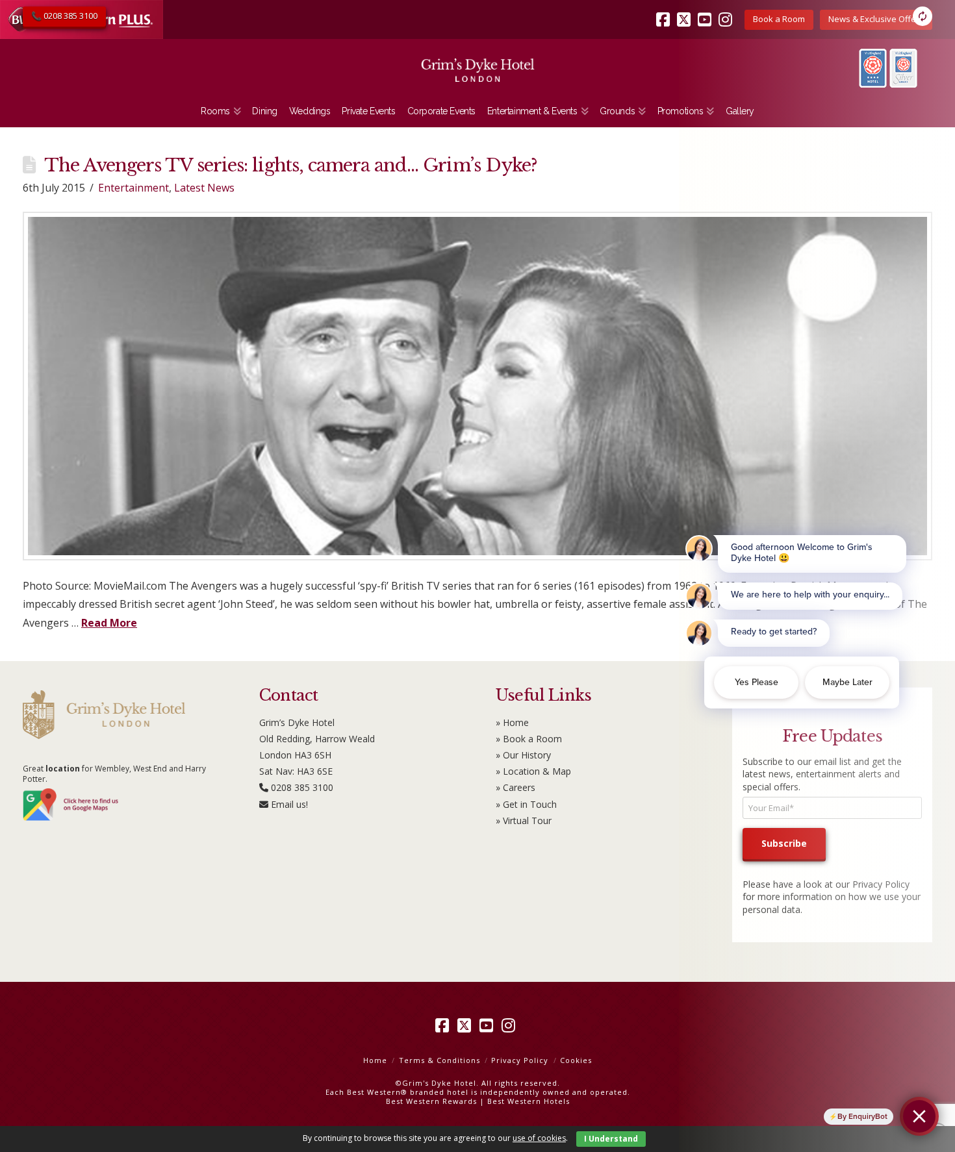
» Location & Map (533, 771)
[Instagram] (510, 1025)
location (62, 768)
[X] (466, 1025)
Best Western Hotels (528, 1101)
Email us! (289, 804)
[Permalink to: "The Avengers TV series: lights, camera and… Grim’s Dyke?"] (477, 386)
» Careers (515, 787)
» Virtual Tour (524, 820)
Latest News (204, 188)
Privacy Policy (519, 1060)
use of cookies (539, 1138)
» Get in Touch (526, 804)
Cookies (576, 1060)
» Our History (523, 755)
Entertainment (133, 188)
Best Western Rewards (431, 1101)
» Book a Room (529, 739)
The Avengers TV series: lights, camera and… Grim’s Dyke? (290, 165)
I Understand (611, 1138)
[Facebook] (665, 10)
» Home (512, 722)
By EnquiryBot (862, 1116)
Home (375, 1060)
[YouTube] (488, 1025)
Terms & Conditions (439, 1060)
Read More (109, 623)
